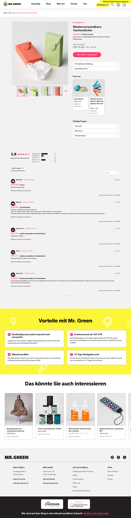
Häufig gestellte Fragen (83, 471)
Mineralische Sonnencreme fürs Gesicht (80, 430)
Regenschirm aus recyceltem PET (111, 430)
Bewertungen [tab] (16, 168)
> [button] (70, 295)
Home (5, 13)
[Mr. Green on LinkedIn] (124, 457)
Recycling (35, 4)
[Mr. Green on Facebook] (118, 457)
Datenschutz (78, 479)
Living (110, 479)
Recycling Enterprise (81, 491)
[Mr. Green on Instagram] (112, 457)
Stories (74, 4)
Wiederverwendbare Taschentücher (21, 190)
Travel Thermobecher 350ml (49, 429)
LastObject (78, 22)
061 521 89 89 (49, 479)
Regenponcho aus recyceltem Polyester (15, 430)
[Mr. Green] (12, 3)
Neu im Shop (113, 471)
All (10, 13)
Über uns (61, 4)
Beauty (111, 475)
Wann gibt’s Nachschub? (87, 55)
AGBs (75, 475)
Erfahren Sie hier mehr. (96, 513)
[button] (66, 59)
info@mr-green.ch (121, 1)
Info (85, 4)
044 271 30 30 (108, 1)
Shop (48, 4)
